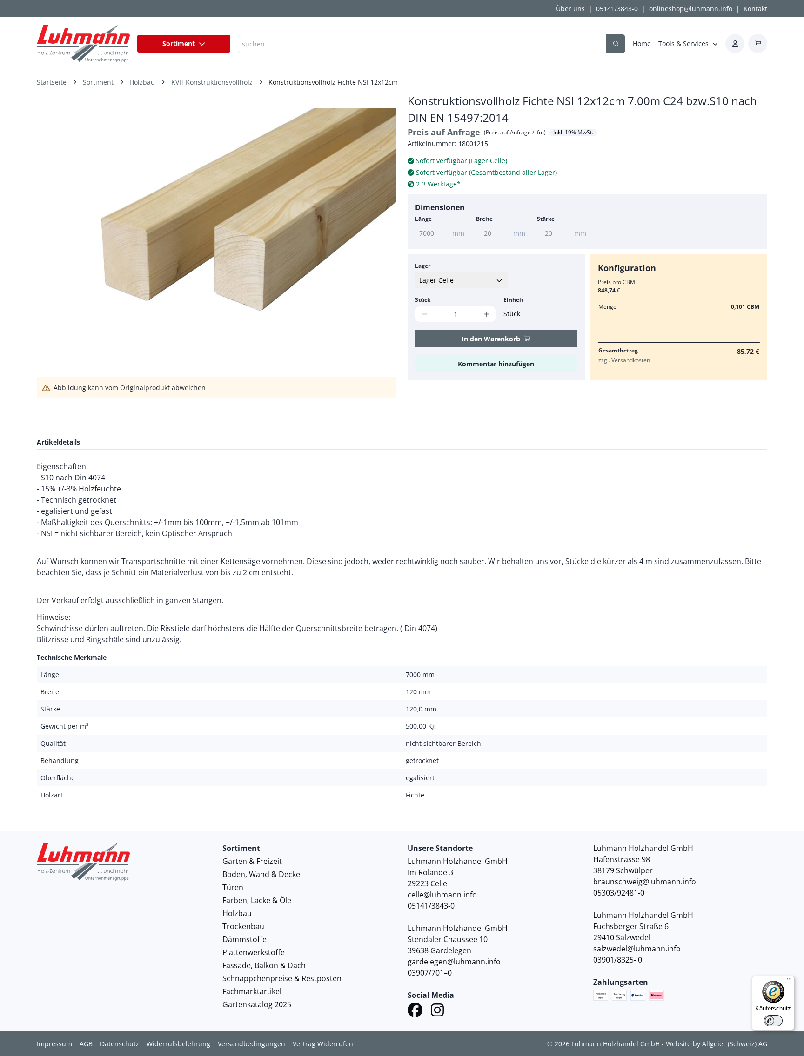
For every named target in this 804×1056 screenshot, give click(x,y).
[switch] (773, 1020)
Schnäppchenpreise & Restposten (282, 978)
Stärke (546, 219)
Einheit (513, 300)
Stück (422, 300)
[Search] (615, 43)
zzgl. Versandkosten (624, 360)
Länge (423, 219)
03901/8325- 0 (617, 960)
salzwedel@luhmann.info (637, 948)
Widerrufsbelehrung (178, 1043)
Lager (422, 266)
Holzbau (237, 913)
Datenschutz (119, 1043)
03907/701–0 (430, 973)
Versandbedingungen (251, 1043)
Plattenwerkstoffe (253, 952)
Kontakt (755, 8)
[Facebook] (415, 1011)
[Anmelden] (734, 43)
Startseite (52, 82)
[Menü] (789, 981)
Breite (484, 219)
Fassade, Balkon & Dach (264, 965)
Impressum (54, 1043)
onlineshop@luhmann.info (690, 8)
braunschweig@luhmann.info (644, 882)
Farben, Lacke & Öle (256, 900)
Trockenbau (243, 926)
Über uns (570, 8)
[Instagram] (437, 1011)
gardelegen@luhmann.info (454, 961)
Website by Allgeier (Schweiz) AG (716, 1043)
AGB (86, 1043)
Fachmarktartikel (251, 991)
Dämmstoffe (244, 939)
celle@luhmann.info (442, 895)
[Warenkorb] (757, 43)
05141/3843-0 (617, 8)
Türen (232, 887)
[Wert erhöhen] (486, 314)
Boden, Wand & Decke (261, 874)
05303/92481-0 (618, 893)
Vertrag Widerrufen (323, 1043)
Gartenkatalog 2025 (256, 1004)
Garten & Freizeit (252, 861)
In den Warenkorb (491, 338)
